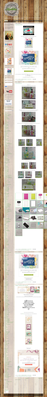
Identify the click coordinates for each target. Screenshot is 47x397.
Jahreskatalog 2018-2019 (18, 24)
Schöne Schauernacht (7, 304)
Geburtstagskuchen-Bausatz (8, 184)
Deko (5, 149)
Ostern (5, 271)
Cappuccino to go (7, 145)
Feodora (6, 168)
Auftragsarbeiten (36, 20)
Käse (5, 226)
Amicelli (6, 120)
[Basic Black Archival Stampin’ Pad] (18, 200)
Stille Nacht (6, 327)
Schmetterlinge (6, 299)
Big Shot (6, 134)
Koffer (5, 231)
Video (5, 353)
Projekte (6, 286)
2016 (6, 386)
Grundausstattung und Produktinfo (16, 20)
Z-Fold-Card (6, 373)
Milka (5, 258)
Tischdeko (6, 341)
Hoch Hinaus (6, 212)
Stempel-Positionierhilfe (7, 324)
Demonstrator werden (7, 151)
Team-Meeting (6, 334)
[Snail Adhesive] (18, 207)
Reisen (5, 291)
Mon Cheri (6, 262)
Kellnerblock (6, 228)
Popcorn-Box (6, 281)
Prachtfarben (6, 282)
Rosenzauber (6, 295)
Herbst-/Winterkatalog (7, 203)
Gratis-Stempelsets (7, 193)
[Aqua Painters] (40, 200)
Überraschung (6, 348)
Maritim (6, 251)
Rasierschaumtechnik (7, 290)
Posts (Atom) (19, 379)
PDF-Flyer (23, 313)
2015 (6, 387)
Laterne (6, 238)
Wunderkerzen (6, 372)
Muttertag (6, 263)
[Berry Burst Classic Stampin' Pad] (40, 193)
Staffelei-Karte (6, 316)
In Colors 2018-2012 (7, 218)
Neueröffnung (6, 265)
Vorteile (6, 356)
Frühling (6, 178)
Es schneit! (6, 163)
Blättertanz (6, 135)
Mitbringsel (6, 260)
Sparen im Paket (7, 314)
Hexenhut (6, 208)
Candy (5, 144)
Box (5, 141)
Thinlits (5, 337)
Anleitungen (40, 20)
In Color (6, 217)
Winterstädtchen (6, 368)
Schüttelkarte (6, 306)
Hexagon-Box (6, 207)
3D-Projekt (6, 116)
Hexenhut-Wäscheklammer (8, 209)
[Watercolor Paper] (26, 200)
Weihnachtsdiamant (7, 362)
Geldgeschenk (6, 185)
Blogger (32, 395)
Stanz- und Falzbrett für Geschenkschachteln (7, 320)
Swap (5, 328)
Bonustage (6, 139)
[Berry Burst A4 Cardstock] (26, 193)
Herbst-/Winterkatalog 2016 (8, 204)
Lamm (5, 237)
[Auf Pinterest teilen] (35, 79)
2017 (6, 385)
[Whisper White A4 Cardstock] (33, 200)
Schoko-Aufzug (6, 301)
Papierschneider (6, 272)
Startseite (6, 20)
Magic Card (6, 248)
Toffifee (6, 342)
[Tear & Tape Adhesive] (33, 207)
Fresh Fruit (6, 174)
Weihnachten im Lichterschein (8, 361)
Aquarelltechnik (6, 125)
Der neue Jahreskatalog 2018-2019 (20, 253)
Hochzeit (6, 213)
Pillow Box (6, 276)
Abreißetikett (6, 117)
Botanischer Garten (7, 140)
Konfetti (6, 232)
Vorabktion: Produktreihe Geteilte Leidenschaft (21, 285)
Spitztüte (6, 315)
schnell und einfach (7, 300)
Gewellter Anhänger (7, 189)
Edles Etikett (6, 158)
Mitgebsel (6, 261)
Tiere (5, 339)
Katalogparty (6, 227)
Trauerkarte (6, 344)
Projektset (6, 287)
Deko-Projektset (6, 150)
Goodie (6, 192)
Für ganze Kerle (6, 180)
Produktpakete (6, 285)
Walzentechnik (6, 358)
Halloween (6, 198)
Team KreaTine (6, 333)
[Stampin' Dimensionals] (40, 207)
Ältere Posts (40, 378)
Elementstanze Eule (7, 160)
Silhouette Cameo (7, 310)
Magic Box (6, 247)
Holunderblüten (6, 214)
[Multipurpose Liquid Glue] (26, 207)
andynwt (27, 395)
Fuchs (5, 179)
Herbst (5, 202)
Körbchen (6, 233)
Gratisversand (6, 194)
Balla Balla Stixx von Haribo (8, 131)
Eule (5, 164)
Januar (7, 384)
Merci (5, 256)
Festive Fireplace (7, 170)
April (6, 383)
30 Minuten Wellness (7, 115)
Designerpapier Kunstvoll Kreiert (8, 153)
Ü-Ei (5, 347)
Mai (6, 382)
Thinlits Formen (6, 338)
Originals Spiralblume (7, 270)
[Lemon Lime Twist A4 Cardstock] (33, 193)
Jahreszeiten (6, 222)
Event (5, 165)
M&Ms (5, 246)
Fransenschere (6, 173)
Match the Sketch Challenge (8, 252)
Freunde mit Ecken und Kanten (8, 175)
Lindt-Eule (6, 243)
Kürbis (5, 236)
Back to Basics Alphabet (7, 130)
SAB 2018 (6, 296)
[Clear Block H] (18, 229)
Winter (5, 367)
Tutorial (6, 346)
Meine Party (6, 255)
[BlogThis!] (33, 79)
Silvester (6, 311)
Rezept (5, 292)
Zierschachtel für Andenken (8, 376)
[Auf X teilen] (34, 79)
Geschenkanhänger (7, 188)
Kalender (6, 223)
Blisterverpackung (7, 136)
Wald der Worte (6, 357)
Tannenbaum (6, 329)
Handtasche (6, 199)
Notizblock (6, 267)
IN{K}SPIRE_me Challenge (8, 219)
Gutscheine (6, 197)
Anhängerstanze (6, 122)
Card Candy (6, 146)
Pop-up (6, 280)
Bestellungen (9, 20)
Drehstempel (6, 156)
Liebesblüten (6, 242)
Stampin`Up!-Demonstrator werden (29, 20)
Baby (5, 129)
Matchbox (6, 253)
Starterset (6, 323)
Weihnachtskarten (7, 363)
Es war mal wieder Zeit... (18, 83)
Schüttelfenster (6, 305)
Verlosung (6, 351)
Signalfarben (6, 309)
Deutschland (6, 154)
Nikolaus (6, 266)
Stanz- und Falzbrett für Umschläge (9, 322)
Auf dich (6, 126)
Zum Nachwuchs (7, 377)
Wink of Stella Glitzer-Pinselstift (8, 366)
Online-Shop (22, 20)
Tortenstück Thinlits (7, 343)
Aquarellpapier (6, 124)
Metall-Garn (6, 257)
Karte (5, 224)
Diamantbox (6, 155)
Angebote (6, 121)
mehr (5, 389)
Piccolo (5, 275)
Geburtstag (6, 183)
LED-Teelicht (6, 241)
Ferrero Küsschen (7, 169)
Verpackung (6, 352)
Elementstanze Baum (7, 159)
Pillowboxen (6, 277)
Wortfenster (6, 371)
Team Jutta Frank (7, 332)
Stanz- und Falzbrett (7, 319)
